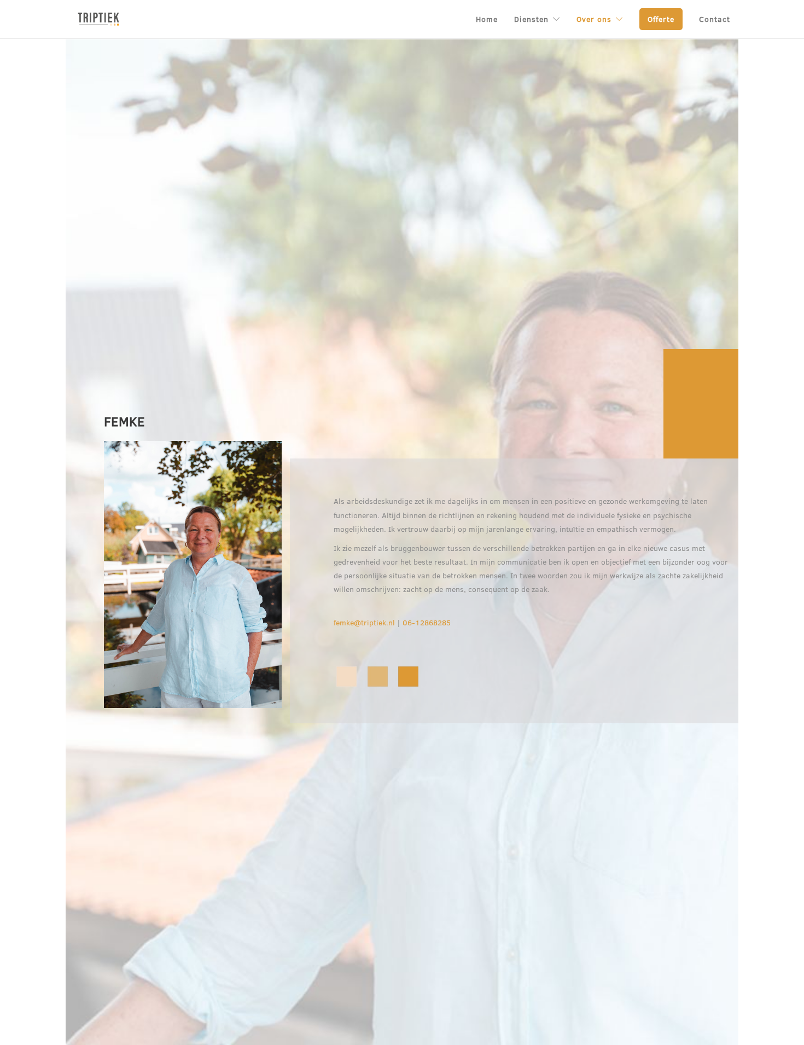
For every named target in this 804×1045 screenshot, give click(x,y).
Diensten (531, 19)
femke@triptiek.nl (364, 622)
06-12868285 (427, 622)
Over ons (593, 19)
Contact (714, 19)
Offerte (661, 19)
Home (487, 19)
